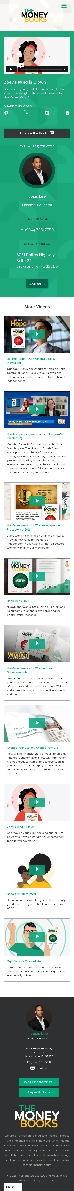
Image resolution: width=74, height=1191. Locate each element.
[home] (37, 15)
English (10, 1187)
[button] (64, 5)
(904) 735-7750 (39, 230)
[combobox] (13, 1187)
